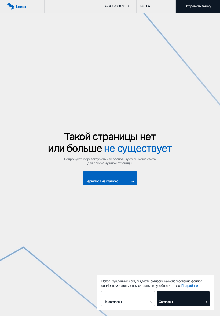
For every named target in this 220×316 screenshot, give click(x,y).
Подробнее (189, 286)
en (148, 6)
